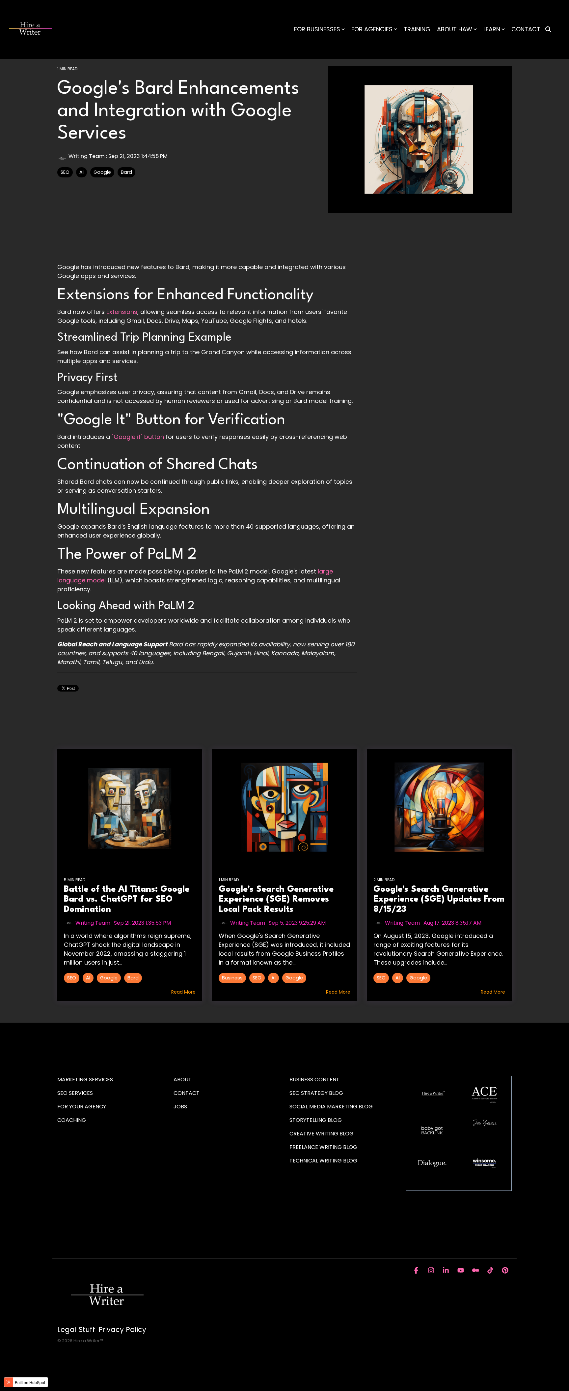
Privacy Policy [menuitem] (122, 1330)
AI (81, 172)
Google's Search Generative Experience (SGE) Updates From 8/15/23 (438, 899)
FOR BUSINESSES (317, 29)
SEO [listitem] (71, 977)
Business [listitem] (232, 977)
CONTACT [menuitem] (187, 1093)
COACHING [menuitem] (71, 1120)
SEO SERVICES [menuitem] (75, 1093)
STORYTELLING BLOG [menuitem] (315, 1120)
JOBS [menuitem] (180, 1106)
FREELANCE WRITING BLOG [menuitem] (323, 1147)
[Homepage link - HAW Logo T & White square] (106, 1318)
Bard (126, 172)
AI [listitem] (88, 977)
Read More (183, 992)
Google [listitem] (109, 977)
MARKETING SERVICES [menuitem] (85, 1079)
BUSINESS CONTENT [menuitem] (314, 1079)
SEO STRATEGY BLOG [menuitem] (316, 1093)
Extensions (121, 312)
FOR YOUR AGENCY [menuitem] (82, 1106)
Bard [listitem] (133, 977)
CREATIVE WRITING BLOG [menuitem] (321, 1133)
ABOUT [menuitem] (183, 1079)
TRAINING (417, 29)
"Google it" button (138, 437)
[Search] (548, 29)
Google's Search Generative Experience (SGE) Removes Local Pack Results (276, 899)
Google (102, 172)
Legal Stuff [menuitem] (76, 1330)
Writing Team (86, 156)
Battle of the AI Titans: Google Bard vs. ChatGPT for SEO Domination (126, 899)
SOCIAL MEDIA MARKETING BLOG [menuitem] (331, 1106)
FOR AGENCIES (372, 29)
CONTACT (525, 29)
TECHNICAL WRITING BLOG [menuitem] (323, 1160)
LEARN (491, 29)
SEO (65, 172)
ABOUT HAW (454, 29)
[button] (417, 1271)
